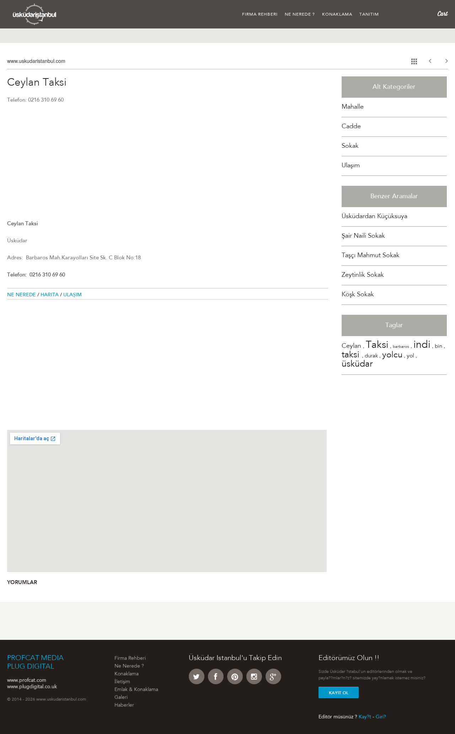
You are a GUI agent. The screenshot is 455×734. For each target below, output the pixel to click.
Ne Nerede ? (300, 14)
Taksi (377, 346)
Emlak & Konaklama (136, 689)
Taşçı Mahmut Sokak (371, 256)
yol (410, 356)
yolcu (392, 355)
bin (438, 346)
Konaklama (337, 14)
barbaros (401, 347)
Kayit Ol (338, 692)
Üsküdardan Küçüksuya (374, 217)
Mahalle (353, 107)
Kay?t (365, 716)
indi (421, 345)
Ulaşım (72, 295)
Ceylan (352, 346)
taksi (352, 355)
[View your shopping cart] (443, 14)
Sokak (350, 146)
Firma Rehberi (260, 14)
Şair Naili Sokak (363, 236)
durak (371, 356)
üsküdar (357, 364)
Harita (50, 295)
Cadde (351, 127)
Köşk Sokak (358, 295)
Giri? (381, 716)
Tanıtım (369, 14)
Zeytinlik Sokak (363, 275)
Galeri (121, 697)
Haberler (124, 705)
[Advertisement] (167, 170)
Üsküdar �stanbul (34, 14)
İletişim (122, 682)
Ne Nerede (22, 295)
